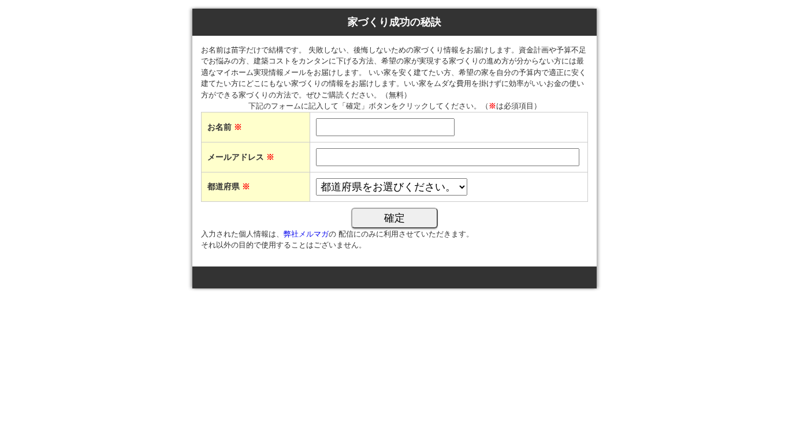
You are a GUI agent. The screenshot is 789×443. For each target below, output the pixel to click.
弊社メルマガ (306, 234)
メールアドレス (240, 157)
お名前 (224, 127)
